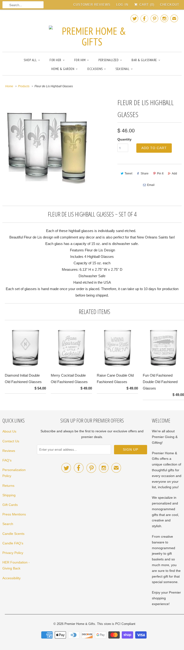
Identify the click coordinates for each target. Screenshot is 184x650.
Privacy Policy (12, 553)
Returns (8, 486)
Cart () (146, 4)
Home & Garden (63, 69)
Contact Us (10, 441)
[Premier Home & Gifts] (92, 30)
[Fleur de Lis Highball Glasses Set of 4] (46, 140)
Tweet (128, 173)
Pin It (160, 173)
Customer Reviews (91, 4)
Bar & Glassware (144, 60)
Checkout (169, 4)
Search (7, 524)
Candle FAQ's (12, 543)
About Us (9, 431)
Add (174, 173)
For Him (80, 60)
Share (145, 173)
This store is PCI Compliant (116, 624)
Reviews (8, 451)
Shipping (9, 495)
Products (23, 86)
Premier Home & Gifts (79, 624)
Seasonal (122, 69)
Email (151, 185)
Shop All (30, 60)
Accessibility (11, 578)
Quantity (124, 139)
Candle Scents (13, 534)
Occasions (95, 69)
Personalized (108, 60)
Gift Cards (10, 505)
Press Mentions (14, 514)
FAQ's (7, 460)
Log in (122, 4)
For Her (55, 60)
